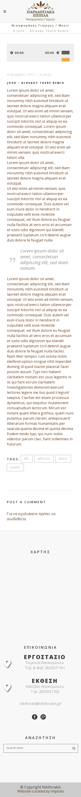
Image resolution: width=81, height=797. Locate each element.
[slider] (68, 48)
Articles (44, 458)
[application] (40, 53)
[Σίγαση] (57, 52)
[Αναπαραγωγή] (11, 52)
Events (15, 467)
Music (64, 25)
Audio (63, 458)
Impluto (57, 791)
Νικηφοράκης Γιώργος (33, 25)
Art (26, 458)
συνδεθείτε (16, 518)
